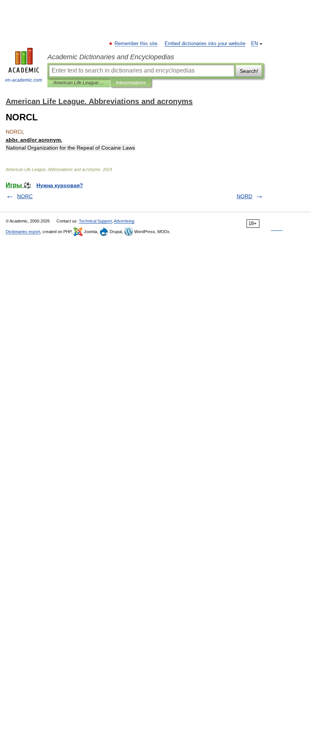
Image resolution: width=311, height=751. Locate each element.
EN (254, 43)
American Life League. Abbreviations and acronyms (78, 82)
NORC (25, 196)
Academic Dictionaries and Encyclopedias (110, 57)
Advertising (124, 221)
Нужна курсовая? (59, 185)
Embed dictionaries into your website (205, 43)
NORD (244, 196)
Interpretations (131, 82)
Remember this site (136, 43)
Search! (249, 71)
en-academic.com (23, 80)
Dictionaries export (23, 231)
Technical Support (95, 221)
